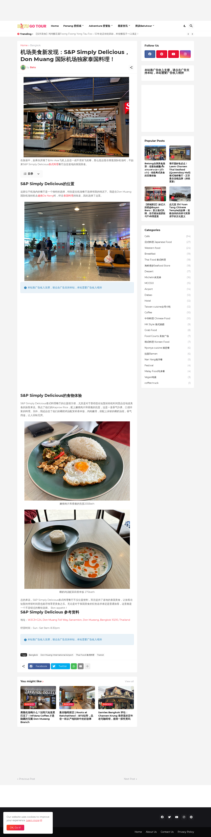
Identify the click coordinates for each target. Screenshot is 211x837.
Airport (168, 289)
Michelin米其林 (168, 277)
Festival (168, 365)
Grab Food (168, 330)
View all (129, 681)
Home (55, 25)
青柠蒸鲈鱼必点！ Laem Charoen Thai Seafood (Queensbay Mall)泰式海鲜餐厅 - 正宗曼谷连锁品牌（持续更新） (179, 172)
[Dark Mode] (185, 26)
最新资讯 (123, 25)
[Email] (81, 666)
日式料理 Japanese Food (168, 242)
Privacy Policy (186, 831)
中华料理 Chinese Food (168, 318)
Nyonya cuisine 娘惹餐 (168, 347)
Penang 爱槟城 (72, 25)
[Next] (192, 34)
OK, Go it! (15, 827)
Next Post (129, 778)
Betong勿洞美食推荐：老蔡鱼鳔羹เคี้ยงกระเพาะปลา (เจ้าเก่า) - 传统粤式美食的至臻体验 (155, 169)
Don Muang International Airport (57, 655)
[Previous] (188, 34)
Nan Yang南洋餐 (168, 359)
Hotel (168, 300)
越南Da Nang (46, 195)
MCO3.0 (168, 283)
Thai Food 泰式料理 (85, 655)
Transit (100, 655)
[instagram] (185, 54)
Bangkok (35, 45)
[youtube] (173, 54)
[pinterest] (161, 54)
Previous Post (27, 778)
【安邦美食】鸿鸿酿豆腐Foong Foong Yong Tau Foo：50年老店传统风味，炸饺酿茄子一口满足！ (87, 33)
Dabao (168, 295)
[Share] (131, 67)
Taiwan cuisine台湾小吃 (168, 306)
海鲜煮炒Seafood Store (168, 265)
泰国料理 (68, 195)
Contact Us (167, 831)
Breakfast (168, 253)
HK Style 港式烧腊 (168, 324)
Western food (168, 247)
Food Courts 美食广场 (168, 336)
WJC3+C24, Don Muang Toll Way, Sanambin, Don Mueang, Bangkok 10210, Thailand (79, 619)
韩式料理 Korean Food (168, 341)
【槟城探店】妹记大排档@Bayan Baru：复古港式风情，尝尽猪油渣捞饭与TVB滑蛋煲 (155, 210)
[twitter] (169, 817)
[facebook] (150, 54)
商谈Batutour (143, 25)
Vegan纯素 (168, 377)
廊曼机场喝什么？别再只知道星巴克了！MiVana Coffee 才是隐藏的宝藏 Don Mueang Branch (37, 717)
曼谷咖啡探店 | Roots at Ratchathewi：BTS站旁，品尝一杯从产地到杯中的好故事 (76, 715)
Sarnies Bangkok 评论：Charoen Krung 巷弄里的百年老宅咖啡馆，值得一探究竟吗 (115, 715)
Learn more (32, 820)
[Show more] (87, 666)
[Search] (191, 26)
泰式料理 (54, 164)
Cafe (168, 236)
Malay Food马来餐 (168, 371)
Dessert (168, 271)
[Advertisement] (77, 9)
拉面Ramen (168, 353)
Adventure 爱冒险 (99, 25)
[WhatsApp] (74, 666)
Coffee (168, 312)
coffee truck (168, 382)
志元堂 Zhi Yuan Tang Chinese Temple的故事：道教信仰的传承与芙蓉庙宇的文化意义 (179, 210)
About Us (151, 831)
